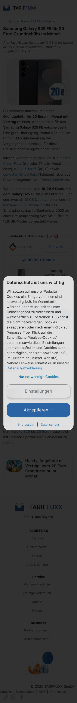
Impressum (26, 424)
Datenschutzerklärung (24, 368)
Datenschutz (50, 424)
